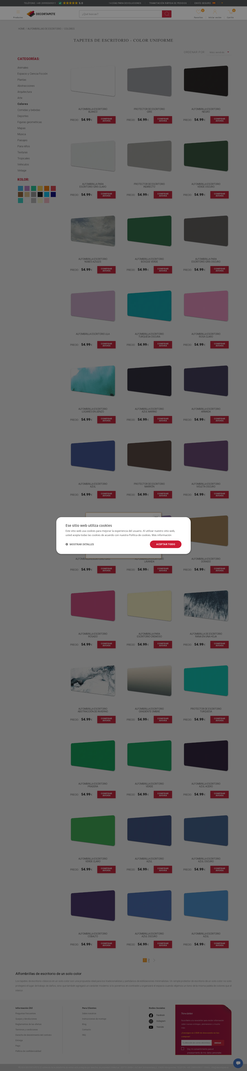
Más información (161, 535)
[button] (80, 544)
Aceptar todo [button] (165, 544)
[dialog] (123, 535)
